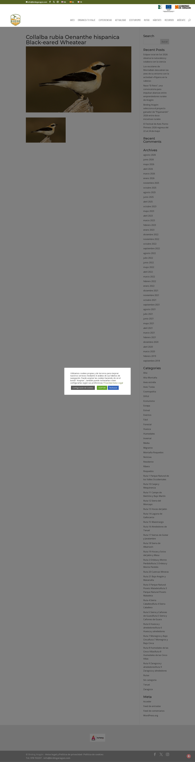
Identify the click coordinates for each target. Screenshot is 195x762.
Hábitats (157, 20)
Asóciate (181, 20)
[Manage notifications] (189, 756)
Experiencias (105, 20)
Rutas (147, 20)
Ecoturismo (135, 20)
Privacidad (107, 382)
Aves (72, 20)
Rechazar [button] (113, 388)
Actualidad (120, 20)
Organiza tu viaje (86, 20)
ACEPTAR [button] (102, 388)
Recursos (169, 20)
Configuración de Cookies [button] (83, 388)
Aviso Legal (118, 382)
